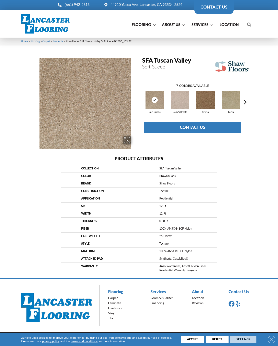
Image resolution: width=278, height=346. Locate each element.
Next (245, 96)
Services (200, 25)
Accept (192, 339)
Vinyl (111, 313)
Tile (110, 318)
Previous (140, 96)
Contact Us (192, 128)
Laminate (114, 303)
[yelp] (238, 304)
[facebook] (232, 304)
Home (24, 41)
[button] (154, 25)
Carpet (46, 41)
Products (58, 41)
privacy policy (50, 341)
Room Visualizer (161, 298)
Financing (157, 303)
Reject (217, 339)
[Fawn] (231, 100)
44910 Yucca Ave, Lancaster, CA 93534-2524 (146, 5)
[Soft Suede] (154, 100)
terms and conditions (84, 341)
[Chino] (205, 100)
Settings (243, 339)
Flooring (141, 25)
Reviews (198, 303)
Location (229, 25)
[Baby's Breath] (180, 100)
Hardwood (115, 308)
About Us (171, 25)
